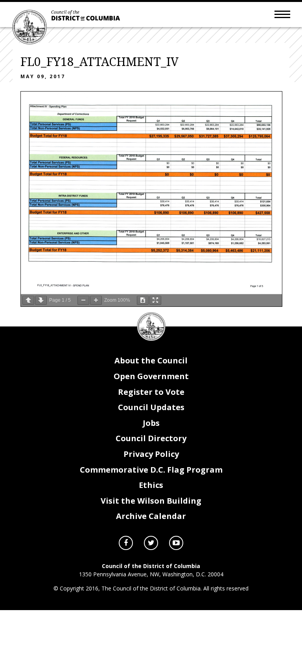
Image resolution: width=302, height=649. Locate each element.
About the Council (151, 360)
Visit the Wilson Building (151, 500)
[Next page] (41, 300)
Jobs (151, 423)
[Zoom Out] (83, 300)
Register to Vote (151, 392)
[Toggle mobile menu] (282, 14)
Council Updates (151, 407)
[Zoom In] (96, 300)
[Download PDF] (143, 300)
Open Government (151, 376)
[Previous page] (28, 300)
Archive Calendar (151, 516)
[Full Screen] (155, 300)
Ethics (151, 485)
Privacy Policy (151, 454)
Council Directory (151, 438)
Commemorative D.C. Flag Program (151, 469)
